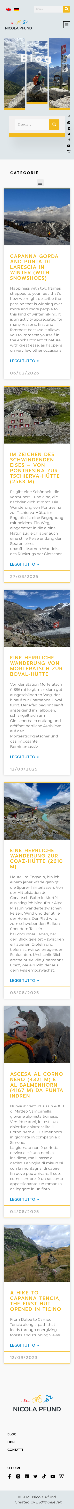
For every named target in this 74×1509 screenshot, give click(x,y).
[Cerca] (66, 9)
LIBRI (11, 1442)
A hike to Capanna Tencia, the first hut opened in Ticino (37, 1301)
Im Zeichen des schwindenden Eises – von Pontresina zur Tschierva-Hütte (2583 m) (35, 468)
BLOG (11, 1434)
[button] (66, 24)
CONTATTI (15, 1449)
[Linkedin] (27, 1476)
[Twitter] (35, 1476)
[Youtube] (68, 145)
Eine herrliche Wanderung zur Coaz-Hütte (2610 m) (36, 858)
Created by (38, 1502)
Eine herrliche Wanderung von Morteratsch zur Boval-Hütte (36, 666)
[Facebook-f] (9, 1476)
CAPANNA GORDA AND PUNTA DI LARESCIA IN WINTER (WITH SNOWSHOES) (34, 267)
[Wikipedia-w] (68, 151)
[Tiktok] (68, 140)
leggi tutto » (24, 361)
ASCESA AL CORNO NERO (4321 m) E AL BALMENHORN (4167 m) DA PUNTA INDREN (37, 1085)
